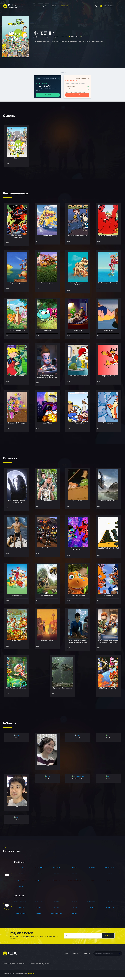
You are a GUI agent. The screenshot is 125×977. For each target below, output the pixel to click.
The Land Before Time (17, 330)
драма (21, 874)
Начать (108, 936)
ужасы (92, 874)
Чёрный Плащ (47, 423)
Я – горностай (108, 423)
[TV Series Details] (17, 219)
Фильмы (54, 6)
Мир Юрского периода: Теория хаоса (16, 501)
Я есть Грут (78, 330)
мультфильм (56, 867)
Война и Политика (56, 913)
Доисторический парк (108, 501)
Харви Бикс (47, 330)
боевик (21, 867)
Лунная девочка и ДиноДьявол (77, 549)
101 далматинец (47, 236)
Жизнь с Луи (108, 330)
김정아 (108, 778)
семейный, (64, 37)
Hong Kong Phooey (108, 376)
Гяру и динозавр (47, 641)
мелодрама (38, 880)
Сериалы (64, 6)
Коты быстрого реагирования (16, 237)
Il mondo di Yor (16, 548)
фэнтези (56, 874)
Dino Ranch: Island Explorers (16, 688)
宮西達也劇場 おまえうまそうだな (108, 549)
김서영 (17, 737)
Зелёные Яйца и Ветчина (78, 376)
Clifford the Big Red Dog (108, 236)
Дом (44, 6)
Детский (38, 907)
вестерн (21, 886)
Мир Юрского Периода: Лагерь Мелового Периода (77, 641)
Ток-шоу (38, 913)
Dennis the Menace (17, 376)
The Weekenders (78, 423)
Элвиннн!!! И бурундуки (17, 423)
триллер (92, 880)
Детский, (57, 37)
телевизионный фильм (74, 880)
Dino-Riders (16, 641)
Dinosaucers (108, 595)
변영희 (108, 737)
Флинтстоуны (17, 595)
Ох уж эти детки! (47, 283)
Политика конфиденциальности (40, 964)
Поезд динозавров (78, 595)
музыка (110, 874)
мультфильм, (36, 37)
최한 (16, 807)
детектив (21, 880)
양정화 (47, 766)
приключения (39, 867)
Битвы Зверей (47, 548)
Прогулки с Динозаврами (62, 688)
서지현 (47, 778)
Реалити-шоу (92, 907)
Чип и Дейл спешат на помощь (78, 284)
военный (109, 880)
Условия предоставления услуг (14, 964)
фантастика (56, 880)
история (74, 874)
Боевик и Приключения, (48, 37)
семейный (39, 874)
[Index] (10, 6)
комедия (74, 867)
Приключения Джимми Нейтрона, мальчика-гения (47, 377)
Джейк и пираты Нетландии (108, 283)
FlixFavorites (31, 973)
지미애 (17, 819)
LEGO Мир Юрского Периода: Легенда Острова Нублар (108, 641)
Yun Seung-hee (77, 778)
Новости (74, 907)
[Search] (96, 6)
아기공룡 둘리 (77, 501)
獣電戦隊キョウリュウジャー (108, 688)
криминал (92, 867)
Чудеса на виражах (17, 283)
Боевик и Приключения (21, 901)
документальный (110, 867)
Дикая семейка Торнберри (77, 236)
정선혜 (78, 737)
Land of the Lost (47, 595)
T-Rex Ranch (47, 501)
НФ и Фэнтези (110, 907)
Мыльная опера (21, 913)
